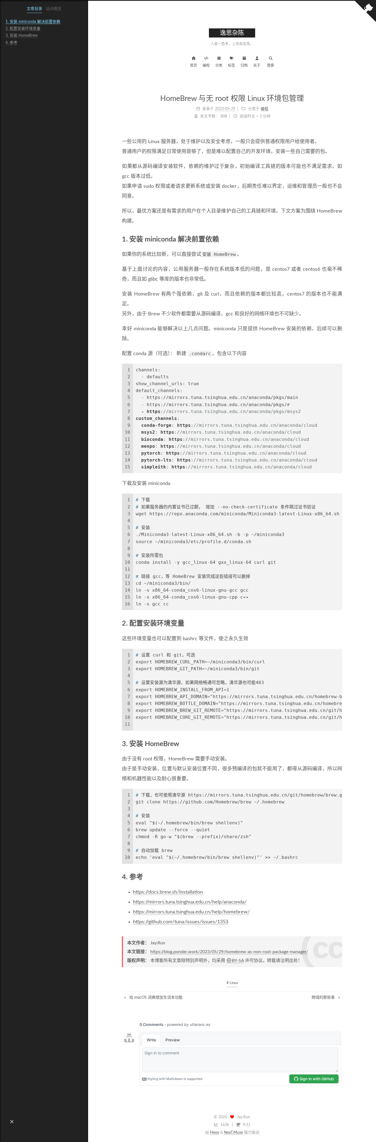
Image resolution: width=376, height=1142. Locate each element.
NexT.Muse (233, 1133)
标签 (231, 65)
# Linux (232, 983)
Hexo (214, 1133)
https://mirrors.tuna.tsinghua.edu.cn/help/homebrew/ (191, 912)
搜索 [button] (270, 65)
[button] (11, 1121)
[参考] (339, 876)
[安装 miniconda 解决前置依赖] (339, 239)
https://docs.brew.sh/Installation (168, 892)
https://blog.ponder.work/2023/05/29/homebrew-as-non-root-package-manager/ (229, 952)
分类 (218, 65)
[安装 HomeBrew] (339, 743)
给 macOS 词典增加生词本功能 (155, 997)
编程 (206, 65)
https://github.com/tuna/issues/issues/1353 (180, 922)
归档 (244, 65)
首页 (193, 65)
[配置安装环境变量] (339, 623)
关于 (256, 65)
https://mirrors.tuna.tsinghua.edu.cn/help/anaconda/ (190, 902)
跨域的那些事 (324, 997)
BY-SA (238, 960)
